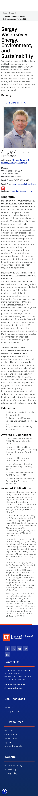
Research (12, 13)
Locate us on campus (14, 684)
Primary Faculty (8, 162)
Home (5, 13)
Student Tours (10, 738)
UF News (8, 730)
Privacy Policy (10, 773)
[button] (4, 791)
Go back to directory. (16, 102)
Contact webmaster (13, 688)
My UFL (7, 742)
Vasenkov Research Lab (21, 191)
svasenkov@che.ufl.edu (24, 184)
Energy (26, 159)
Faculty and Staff (12, 711)
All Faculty (17, 159)
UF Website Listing (13, 765)
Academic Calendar (13, 746)
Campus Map (10, 734)
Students (8, 707)
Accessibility (10, 769)
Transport (22, 162)
